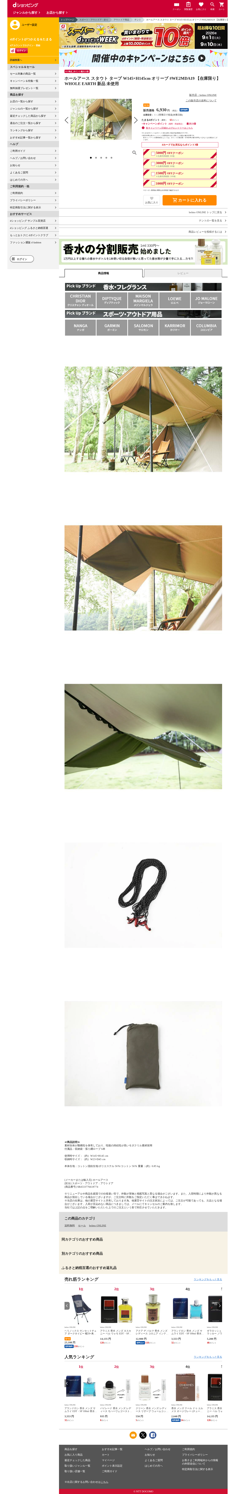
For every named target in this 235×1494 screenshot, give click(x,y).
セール (82, 1225)
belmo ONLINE (97, 1225)
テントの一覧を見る (210, 220)
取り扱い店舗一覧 (75, 1471)
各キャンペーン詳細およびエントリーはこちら (169, 128)
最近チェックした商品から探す (28, 116)
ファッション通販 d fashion (25, 242)
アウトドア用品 (121, 19)
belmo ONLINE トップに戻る (205, 212)
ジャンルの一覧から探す (24, 108)
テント (137, 19)
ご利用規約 (16, 193)
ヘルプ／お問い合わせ (23, 158)
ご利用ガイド (17, 150)
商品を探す (71, 1449)
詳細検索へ (16, 60)
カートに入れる (189, 200)
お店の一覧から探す (21, 101)
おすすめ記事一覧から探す (25, 137)
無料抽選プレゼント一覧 (24, 88)
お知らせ (15, 165)
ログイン (22, 259)
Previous (67, 1306)
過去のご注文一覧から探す (25, 123)
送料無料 (70, 1225)
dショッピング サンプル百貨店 (28, 220)
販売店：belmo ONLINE (203, 95)
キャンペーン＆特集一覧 (24, 81)
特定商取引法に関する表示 (25, 207)
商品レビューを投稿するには (205, 232)
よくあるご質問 (19, 172)
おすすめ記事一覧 (112, 1449)
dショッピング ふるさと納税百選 (29, 228)
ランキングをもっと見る (208, 1279)
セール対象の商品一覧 (23, 73)
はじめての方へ (19, 179)
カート (106, 1454)
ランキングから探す (21, 130)
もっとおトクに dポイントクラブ (29, 235)
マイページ (108, 1460)
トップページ (67, 19)
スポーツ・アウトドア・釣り (93, 19)
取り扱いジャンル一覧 (77, 1465)
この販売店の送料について (201, 100)
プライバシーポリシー (23, 200)
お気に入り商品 (74, 1454)
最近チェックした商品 (77, 1460)
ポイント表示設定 (112, 1465)
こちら (104, 1482)
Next (219, 1306)
